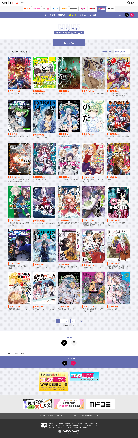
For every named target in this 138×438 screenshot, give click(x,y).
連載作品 (61, 15)
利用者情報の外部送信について (89, 416)
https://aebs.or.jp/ (85, 427)
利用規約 (50, 416)
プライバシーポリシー (63, 416)
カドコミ (93, 15)
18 (72, 321)
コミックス (72, 15)
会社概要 (42, 416)
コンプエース (15, 353)
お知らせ (83, 15)
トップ (44, 15)
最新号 (52, 15)
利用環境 (75, 416)
